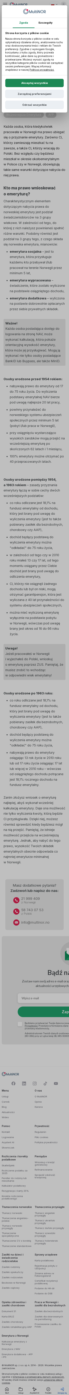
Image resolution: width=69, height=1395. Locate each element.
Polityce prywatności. (42, 69)
